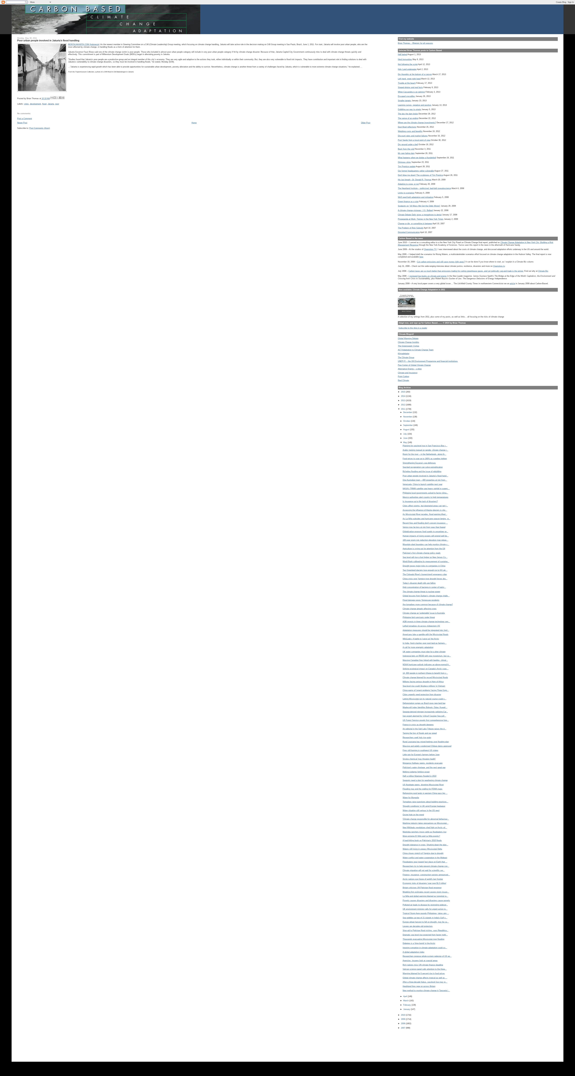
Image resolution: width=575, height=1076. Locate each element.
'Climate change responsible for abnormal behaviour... (426, 819)
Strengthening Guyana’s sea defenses (419, 463)
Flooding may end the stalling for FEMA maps (422, 789)
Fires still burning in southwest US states (420, 750)
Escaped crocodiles (406, 96)
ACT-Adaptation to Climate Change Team (415, 350)
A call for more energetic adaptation (418, 647)
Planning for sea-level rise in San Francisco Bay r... (425, 446)
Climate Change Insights (408, 342)
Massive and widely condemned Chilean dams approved (427, 746)
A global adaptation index (413, 952)
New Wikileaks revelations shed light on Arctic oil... (425, 827)
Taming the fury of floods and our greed (420, 733)
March (406, 1000)
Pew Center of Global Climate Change (414, 365)
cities (26, 104)
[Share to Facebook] (60, 97)
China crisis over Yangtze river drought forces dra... (425, 579)
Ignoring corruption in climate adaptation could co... (425, 948)
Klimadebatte (403, 353)
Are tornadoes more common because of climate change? (428, 604)
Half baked (402, 54)
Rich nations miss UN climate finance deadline (423, 965)
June (405, 438)
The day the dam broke (408, 114)
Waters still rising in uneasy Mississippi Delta (422, 849)
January (407, 1009)
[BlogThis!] (54, 97)
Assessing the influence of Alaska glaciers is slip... (425, 510)
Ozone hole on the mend (413, 815)
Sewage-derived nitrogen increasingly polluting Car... (425, 712)
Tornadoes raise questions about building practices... (425, 802)
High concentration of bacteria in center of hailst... (424, 587)
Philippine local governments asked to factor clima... (425, 493)
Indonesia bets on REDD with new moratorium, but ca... (427, 656)
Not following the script (408, 64)
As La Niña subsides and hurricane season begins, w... (426, 519)
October (407, 421)
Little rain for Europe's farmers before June (421, 754)
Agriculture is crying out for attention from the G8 (424, 549)
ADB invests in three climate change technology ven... (426, 621)
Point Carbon (403, 376)
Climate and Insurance (407, 373)
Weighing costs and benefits (410, 131)
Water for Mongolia (411, 797)
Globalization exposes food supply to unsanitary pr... (425, 531)
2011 (403, 409)
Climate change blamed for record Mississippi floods (425, 677)
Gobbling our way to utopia (409, 109)
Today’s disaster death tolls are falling (419, 583)
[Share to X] (57, 97)
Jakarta (51, 104)
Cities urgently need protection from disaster (422, 694)
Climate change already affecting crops (419, 609)
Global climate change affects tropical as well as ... (425, 978)
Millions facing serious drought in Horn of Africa (423, 682)
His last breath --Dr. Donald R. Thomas (414, 180)
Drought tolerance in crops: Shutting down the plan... (425, 845)
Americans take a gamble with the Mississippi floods (425, 634)
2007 (403, 1028)
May (405, 442)
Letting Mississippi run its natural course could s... (424, 699)
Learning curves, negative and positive (414, 105)
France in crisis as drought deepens (418, 725)
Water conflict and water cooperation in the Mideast (425, 858)
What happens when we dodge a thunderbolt (417, 158)
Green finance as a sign (408, 201)
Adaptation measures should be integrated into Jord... (426, 630)
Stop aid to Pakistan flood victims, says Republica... (425, 930)
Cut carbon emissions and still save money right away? (441, 262)
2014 (403, 396)
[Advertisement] (411, 1043)
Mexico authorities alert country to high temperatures (425, 497)
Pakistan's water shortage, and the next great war (424, 767)
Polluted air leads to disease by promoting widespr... (425, 905)
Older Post (365, 123)
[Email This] (51, 97)
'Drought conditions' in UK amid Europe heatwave (424, 806)
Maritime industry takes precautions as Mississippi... (425, 823)
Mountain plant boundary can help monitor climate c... (426, 544)
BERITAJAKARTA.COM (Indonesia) (83, 44)
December (408, 412)
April (405, 996)
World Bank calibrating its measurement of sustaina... (426, 561)
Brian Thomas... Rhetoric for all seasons (415, 43)
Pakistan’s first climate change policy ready (422, 553)
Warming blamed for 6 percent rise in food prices (424, 973)
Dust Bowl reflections (407, 127)
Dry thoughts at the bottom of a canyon (415, 74)
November (408, 417)
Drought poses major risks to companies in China (424, 566)
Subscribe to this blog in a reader (412, 328)
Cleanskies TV (430, 249)
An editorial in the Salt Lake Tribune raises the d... (424, 729)
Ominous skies (404, 162)
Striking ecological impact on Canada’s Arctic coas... (425, 669)
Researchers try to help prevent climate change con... (426, 866)
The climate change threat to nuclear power (421, 592)
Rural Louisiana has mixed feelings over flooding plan (426, 742)
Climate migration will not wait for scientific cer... (424, 870)
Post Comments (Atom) (39, 128)
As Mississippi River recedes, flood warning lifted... (425, 514)
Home (194, 123)
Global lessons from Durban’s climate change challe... (426, 596)
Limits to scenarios (406, 193)
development (35, 104)
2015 (403, 392)
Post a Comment (24, 118)
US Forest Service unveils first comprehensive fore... (426, 720)
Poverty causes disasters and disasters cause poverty (426, 900)
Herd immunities (405, 59)
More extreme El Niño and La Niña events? (421, 836)
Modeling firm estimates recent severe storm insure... (426, 892)
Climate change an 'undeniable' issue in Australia (424, 613)
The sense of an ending (408, 118)
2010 (403, 1015)
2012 (403, 405)
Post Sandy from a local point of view (414, 140)
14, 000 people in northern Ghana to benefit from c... (425, 673)
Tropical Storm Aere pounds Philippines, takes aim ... (426, 913)
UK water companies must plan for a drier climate (424, 652)
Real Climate (403, 380)
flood (44, 104)
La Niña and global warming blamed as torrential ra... (425, 896)
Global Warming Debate (408, 338)
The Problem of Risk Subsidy (410, 228)
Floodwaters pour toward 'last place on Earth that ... (425, 862)
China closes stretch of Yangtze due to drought (423, 853)
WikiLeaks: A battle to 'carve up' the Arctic (421, 639)
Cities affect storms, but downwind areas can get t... (425, 506)
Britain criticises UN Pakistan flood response (422, 888)
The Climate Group (406, 357)
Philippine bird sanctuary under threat (419, 617)
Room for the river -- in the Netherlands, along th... (424, 454)
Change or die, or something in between (415, 223)
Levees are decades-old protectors (418, 926)
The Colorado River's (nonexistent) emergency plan (425, 574)
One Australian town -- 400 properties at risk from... (425, 480)
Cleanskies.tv (499, 266)
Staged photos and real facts (410, 87)
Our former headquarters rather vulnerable (416, 171)
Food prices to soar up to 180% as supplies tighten (425, 458)
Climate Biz (543, 271)
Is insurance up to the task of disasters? (420, 501)
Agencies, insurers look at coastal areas (420, 960)
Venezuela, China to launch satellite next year (422, 484)
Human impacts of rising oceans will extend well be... (426, 536)
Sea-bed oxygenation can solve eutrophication (423, 467)
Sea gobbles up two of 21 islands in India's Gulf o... (425, 918)
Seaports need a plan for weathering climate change (425, 780)
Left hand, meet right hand (409, 79)
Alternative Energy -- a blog (410, 369)
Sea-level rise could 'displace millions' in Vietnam (424, 686)
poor (57, 104)
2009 (403, 1019)
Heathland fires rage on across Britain (419, 986)
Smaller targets (404, 100)
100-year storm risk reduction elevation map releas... (425, 540)
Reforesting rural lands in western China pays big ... (425, 793)
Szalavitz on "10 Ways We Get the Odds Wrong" (419, 206)
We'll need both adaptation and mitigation (415, 197)
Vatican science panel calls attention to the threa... (425, 969)
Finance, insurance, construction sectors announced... (426, 875)
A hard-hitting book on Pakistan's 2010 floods (422, 840)
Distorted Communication (409, 232)
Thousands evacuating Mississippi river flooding (423, 939)
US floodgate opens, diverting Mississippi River (423, 785)
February (407, 1005)
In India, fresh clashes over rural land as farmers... (425, 643)
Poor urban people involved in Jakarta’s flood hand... (425, 476)
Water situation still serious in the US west (421, 810)
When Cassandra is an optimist (411, 92)
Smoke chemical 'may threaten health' (419, 759)
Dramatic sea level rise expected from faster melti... (425, 935)
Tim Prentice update (406, 166)
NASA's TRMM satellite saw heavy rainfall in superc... (426, 488)
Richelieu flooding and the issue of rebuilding (422, 471)
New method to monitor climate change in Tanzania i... (426, 990)
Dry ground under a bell (408, 144)
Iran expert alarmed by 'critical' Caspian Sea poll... (424, 716)
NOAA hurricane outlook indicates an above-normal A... (426, 664)
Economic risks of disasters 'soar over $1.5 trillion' (424, 883)
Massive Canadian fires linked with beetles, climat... (425, 660)
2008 (403, 1023)
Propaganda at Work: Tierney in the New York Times (420, 219)
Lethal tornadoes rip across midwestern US (421, 626)
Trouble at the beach (407, 83)
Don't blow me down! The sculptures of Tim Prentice (420, 175)
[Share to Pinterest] (63, 97)
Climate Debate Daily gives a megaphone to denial (420, 215)
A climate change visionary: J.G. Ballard (415, 210)
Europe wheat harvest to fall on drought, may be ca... (426, 922)
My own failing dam (406, 153)
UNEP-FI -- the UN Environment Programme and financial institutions (428, 361)
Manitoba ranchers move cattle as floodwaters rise (424, 832)
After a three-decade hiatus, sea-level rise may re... (425, 982)
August (406, 429)
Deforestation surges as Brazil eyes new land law (424, 703)
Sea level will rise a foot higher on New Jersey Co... (425, 557)
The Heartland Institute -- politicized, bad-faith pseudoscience (424, 188)
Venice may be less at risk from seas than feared (424, 527)
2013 (403, 400)
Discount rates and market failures (413, 136)
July (405, 434)
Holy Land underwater (407, 69)
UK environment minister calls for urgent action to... (425, 909)
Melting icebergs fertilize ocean (416, 772)
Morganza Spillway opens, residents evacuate (422, 763)
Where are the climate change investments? (417, 122)
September (408, 425)
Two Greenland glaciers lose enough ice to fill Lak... (425, 570)
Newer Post (22, 123)
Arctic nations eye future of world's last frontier (423, 879)
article (512, 283)
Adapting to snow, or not (408, 184)
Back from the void (406, 149)
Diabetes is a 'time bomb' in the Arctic (419, 943)
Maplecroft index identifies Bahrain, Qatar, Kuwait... (425, 707)
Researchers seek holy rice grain (417, 737)
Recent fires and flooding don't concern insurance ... (425, 523)
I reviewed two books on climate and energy (428, 276)
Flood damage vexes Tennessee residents (421, 600)
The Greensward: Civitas (408, 346)
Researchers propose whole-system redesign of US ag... (427, 956)
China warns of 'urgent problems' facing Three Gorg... (426, 690)
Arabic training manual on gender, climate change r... (425, 450)
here (421, 257)
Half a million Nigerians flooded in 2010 (419, 776)
